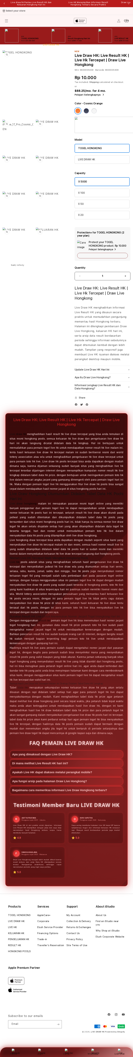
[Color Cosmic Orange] (78, 111)
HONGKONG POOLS (19, 951)
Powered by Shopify (115, 1032)
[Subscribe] (58, 1024)
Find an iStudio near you (107, 923)
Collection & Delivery (78, 921)
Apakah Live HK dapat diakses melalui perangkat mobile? (52, 772)
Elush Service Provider (50, 927)
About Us (101, 915)
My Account (73, 915)
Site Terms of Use (76, 945)
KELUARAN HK (16, 933)
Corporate (43, 921)
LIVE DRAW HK (86, 159)
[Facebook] (77, 405)
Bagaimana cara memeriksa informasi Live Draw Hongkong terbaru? (59, 790)
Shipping (94, 82)
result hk (44, 620)
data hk (23, 687)
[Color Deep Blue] (86, 110)
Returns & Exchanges (78, 927)
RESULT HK (14, 945)
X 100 (81, 192)
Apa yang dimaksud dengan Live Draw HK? (42, 754)
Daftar (66, 1053)
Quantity (80, 267)
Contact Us (73, 933)
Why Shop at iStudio (108, 930)
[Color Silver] (94, 110)
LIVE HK (12, 927)
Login (40, 1053)
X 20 (81, 215)
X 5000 (82, 181)
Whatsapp (93, 1053)
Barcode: (100, 70)
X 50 (81, 203)
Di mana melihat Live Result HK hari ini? (40, 763)
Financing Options (47, 933)
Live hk (14, 562)
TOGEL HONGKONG (90, 148)
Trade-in (42, 939)
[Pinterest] (87, 405)
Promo (13, 1053)
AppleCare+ (44, 915)
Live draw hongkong (23, 503)
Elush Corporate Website (110, 936)
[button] (102, 369)
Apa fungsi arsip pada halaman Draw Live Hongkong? (49, 781)
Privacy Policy (74, 939)
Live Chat (120, 1053)
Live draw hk (18, 434)
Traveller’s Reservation (50, 945)
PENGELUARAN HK (18, 939)
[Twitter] (82, 405)
